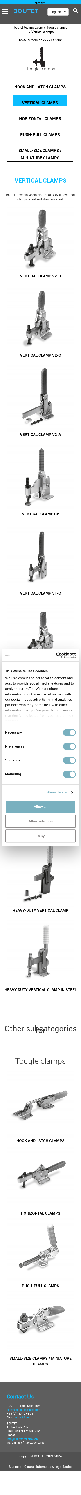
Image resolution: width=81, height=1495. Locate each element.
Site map (15, 1467)
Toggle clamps (57, 27)
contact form (21, 1417)
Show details (57, 792)
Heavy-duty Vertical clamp (40, 910)
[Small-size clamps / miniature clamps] (40, 1321)
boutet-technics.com (28, 27)
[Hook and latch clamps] (40, 1104)
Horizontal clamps (40, 118)
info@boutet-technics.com (22, 1439)
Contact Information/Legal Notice (48, 1467)
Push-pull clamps (40, 134)
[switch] (69, 746)
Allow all (40, 806)
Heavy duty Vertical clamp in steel (40, 989)
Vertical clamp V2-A (40, 434)
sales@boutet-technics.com (23, 1409)
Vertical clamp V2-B (40, 275)
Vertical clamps (43, 32)
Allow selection (41, 821)
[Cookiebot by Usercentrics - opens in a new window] (57, 655)
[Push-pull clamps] (40, 1249)
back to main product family (40, 39)
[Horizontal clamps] (40, 1176)
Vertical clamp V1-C (40, 593)
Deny (40, 836)
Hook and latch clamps (40, 86)
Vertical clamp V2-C (40, 355)
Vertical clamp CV (40, 513)
